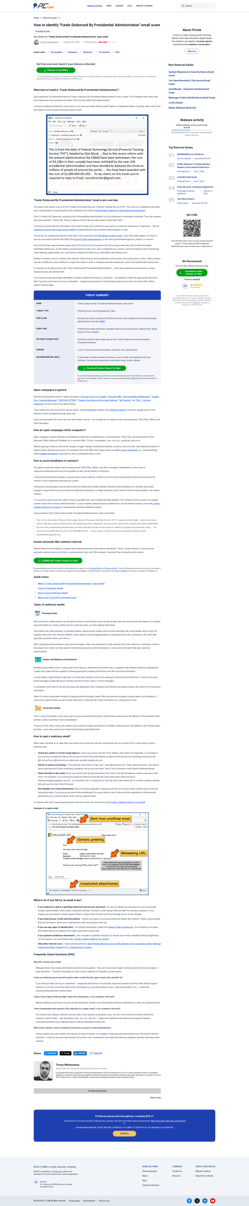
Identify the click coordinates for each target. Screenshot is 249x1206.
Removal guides (94, 6)
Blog (129, 6)
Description (56, 52)
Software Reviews (150, 1185)
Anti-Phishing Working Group (101, 944)
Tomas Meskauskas (49, 42)
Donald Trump (115, 236)
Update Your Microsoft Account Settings (98, 400)
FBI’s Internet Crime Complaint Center (134, 944)
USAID (102, 321)
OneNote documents (49, 454)
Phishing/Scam (42, 31)
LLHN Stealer (176, 102)
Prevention (104, 52)
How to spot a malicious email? (53, 593)
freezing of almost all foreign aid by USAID (54, 230)
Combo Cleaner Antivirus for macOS (127, 802)
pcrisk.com (57, 1171)
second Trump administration (88, 239)
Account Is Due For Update (93, 396)
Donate (124, 1133)
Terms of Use (111, 568)
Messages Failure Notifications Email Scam (192, 97)
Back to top (156, 1097)
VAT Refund (124, 400)
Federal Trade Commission (120, 927)
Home (36, 18)
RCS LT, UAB (40, 1166)
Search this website (204, 1176)
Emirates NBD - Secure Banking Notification (129, 396)
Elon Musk (103, 236)
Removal (87, 52)
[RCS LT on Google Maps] (36, 1184)
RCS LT (49, 79)
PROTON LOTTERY (67, 400)
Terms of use (104, 1201)
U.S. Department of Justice (79, 947)
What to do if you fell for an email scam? (57, 597)
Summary (72, 52)
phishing (92, 410)
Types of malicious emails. (51, 588)
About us (192, 51)
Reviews (119, 6)
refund (140, 410)
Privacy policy (74, 1201)
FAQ (117, 52)
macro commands (129, 450)
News (109, 6)
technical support (117, 410)
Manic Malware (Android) (182, 107)
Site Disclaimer (89, 1201)
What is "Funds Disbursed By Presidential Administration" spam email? (71, 583)
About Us (176, 1176)
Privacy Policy (96, 568)
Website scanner (203, 1171)
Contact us (177, 1171)
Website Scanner (144, 6)
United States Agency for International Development (119, 210)
